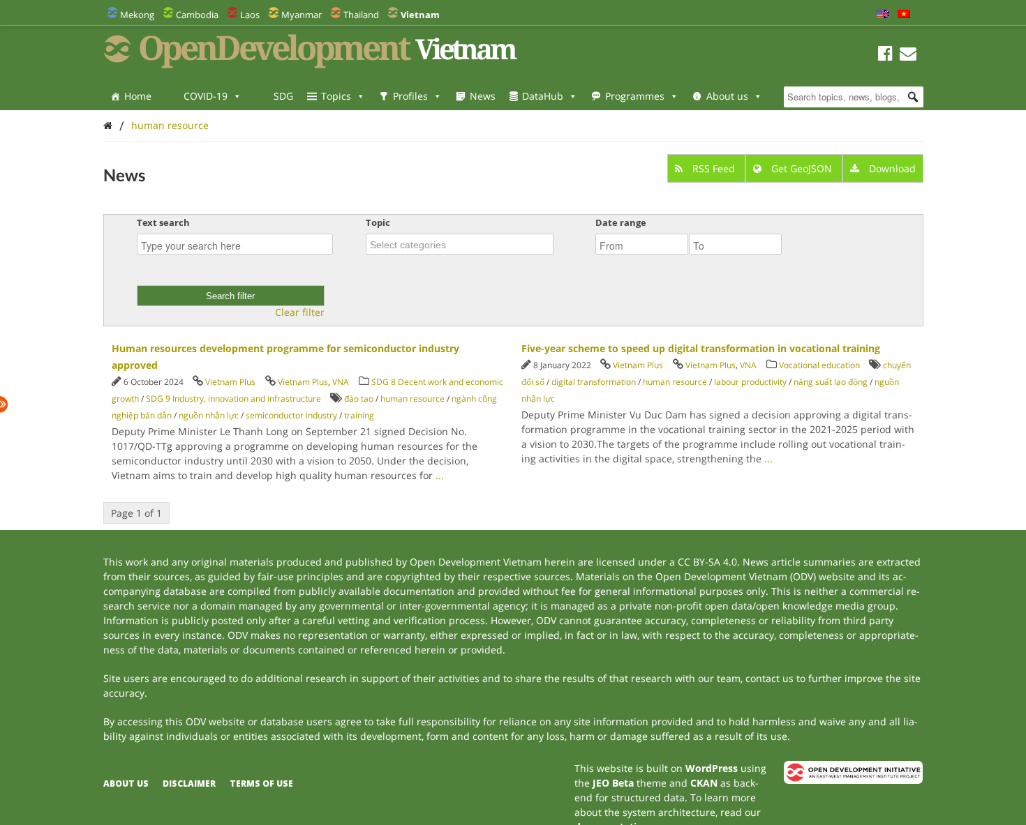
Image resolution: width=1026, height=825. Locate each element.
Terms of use (261, 783)
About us (727, 96)
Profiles (410, 96)
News (483, 96)
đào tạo (358, 398)
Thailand (361, 14)
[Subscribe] (908, 55)
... (440, 475)
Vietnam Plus (230, 382)
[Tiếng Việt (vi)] (904, 14)
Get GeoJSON (801, 168)
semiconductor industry (291, 415)
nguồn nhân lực (209, 415)
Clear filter (300, 312)
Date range (620, 222)
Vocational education (819, 365)
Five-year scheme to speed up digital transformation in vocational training (700, 348)
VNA (340, 382)
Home (137, 96)
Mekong (137, 14)
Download (891, 168)
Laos (250, 14)
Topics (336, 96)
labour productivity (750, 382)
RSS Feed (714, 168)
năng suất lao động (831, 382)
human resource (170, 125)
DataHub (542, 96)
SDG (283, 96)
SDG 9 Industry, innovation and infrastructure (233, 398)
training (359, 415)
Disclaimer (189, 783)
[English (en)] (883, 14)
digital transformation (593, 382)
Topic (378, 222)
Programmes (634, 96)
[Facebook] (885, 55)
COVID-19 (206, 96)
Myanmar (301, 14)
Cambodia (197, 14)
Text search (163, 222)
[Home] (107, 125)
